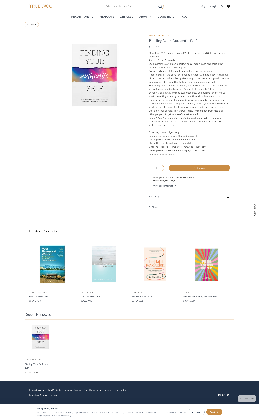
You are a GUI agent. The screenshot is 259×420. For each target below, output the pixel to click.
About (144, 16)
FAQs (184, 16)
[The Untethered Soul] (103, 264)
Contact (107, 390)
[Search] (160, 6)
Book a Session (36, 390)
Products (106, 16)
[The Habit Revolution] (155, 264)
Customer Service (72, 390)
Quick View (255, 210)
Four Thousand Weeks (40, 296)
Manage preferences (176, 412)
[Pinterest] (227, 393)
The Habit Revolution (142, 296)
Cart (225, 6)
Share (155, 207)
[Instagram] (223, 393)
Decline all (196, 412)
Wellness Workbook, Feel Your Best (200, 296)
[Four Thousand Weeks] (52, 264)
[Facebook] (219, 393)
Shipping (154, 196)
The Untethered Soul (90, 296)
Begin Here (166, 16)
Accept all (214, 412)
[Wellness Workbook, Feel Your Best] (206, 264)
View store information (164, 185)
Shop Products (54, 390)
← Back (31, 24)
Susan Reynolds (159, 35)
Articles (126, 16)
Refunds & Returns (38, 395)
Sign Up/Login (209, 6)
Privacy (53, 395)
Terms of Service (122, 390)
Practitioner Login (92, 390)
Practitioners (82, 16)
